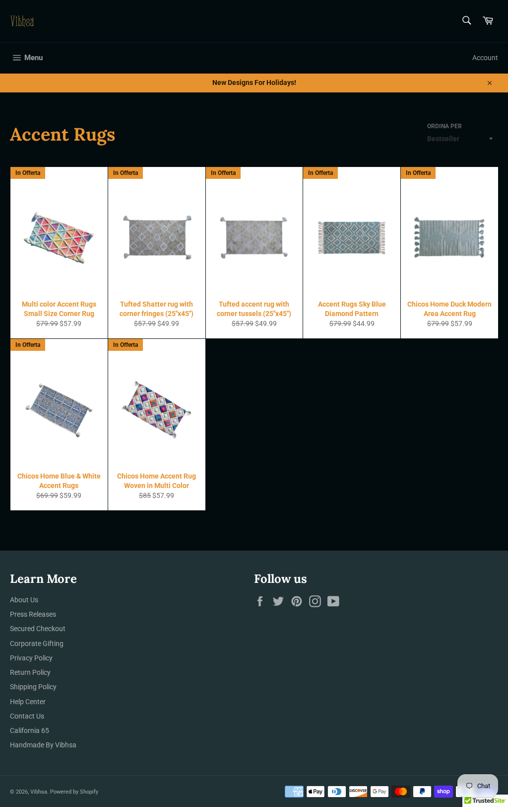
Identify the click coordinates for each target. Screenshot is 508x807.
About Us (24, 600)
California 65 (29, 730)
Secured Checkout (37, 629)
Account (485, 58)
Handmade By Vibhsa (43, 745)
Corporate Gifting (37, 643)
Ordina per (444, 126)
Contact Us (27, 716)
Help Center (28, 702)
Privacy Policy (31, 658)
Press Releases (33, 614)
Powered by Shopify (74, 792)
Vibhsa (38, 792)
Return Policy (30, 672)
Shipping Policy (33, 687)
